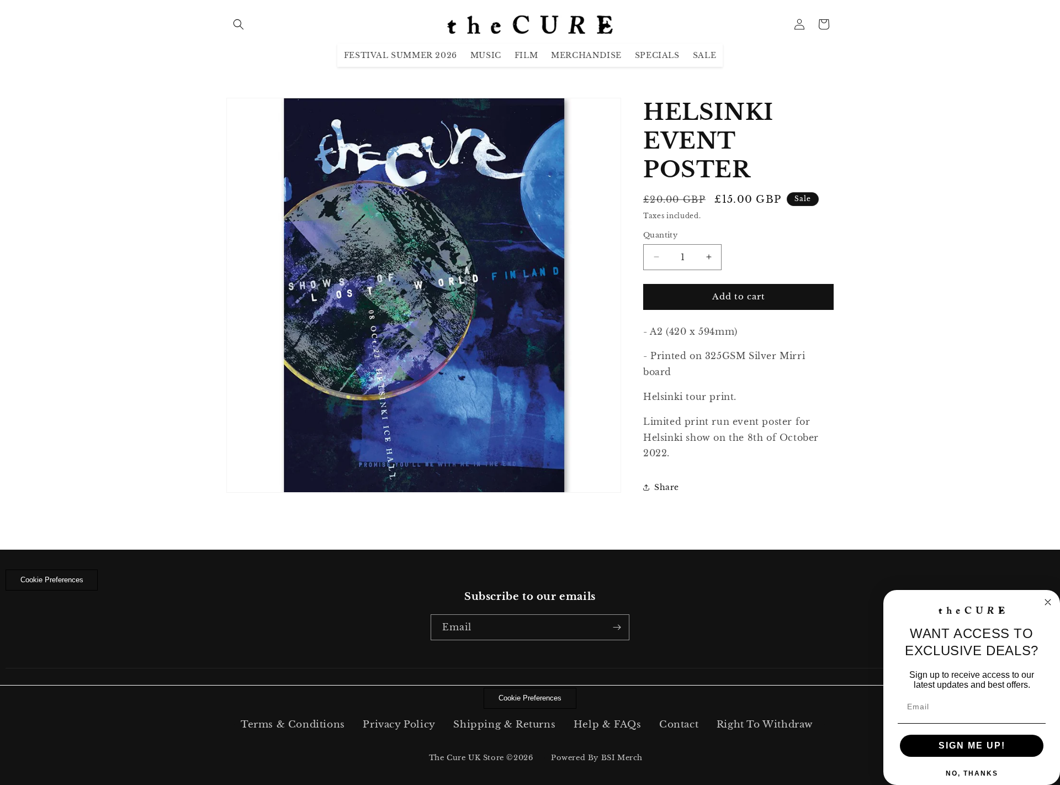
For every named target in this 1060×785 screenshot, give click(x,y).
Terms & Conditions (293, 724)
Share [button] (666, 487)
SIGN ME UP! (972, 745)
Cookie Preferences (51, 580)
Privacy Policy (399, 724)
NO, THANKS (972, 773)
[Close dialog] (1047, 602)
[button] (238, 24)
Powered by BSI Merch (597, 758)
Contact (678, 724)
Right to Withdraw (765, 724)
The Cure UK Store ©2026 (481, 758)
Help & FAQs (608, 724)
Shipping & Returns (504, 724)
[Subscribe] (617, 627)
